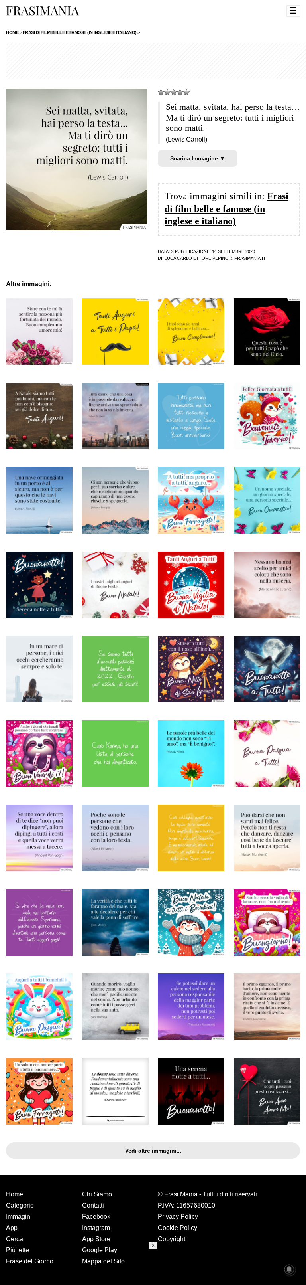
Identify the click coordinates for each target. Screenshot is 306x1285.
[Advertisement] (153, 1267)
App (12, 1227)
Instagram (96, 1227)
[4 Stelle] (180, 92)
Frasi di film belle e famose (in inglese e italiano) (226, 208)
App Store (96, 1239)
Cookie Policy (177, 1227)
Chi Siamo (97, 1194)
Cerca (14, 1239)
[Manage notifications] (289, 1269)
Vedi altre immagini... (153, 1150)
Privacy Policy (178, 1216)
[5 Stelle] (186, 92)
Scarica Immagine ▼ (197, 158)
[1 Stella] (161, 92)
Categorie (20, 1205)
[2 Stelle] (167, 92)
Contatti (93, 1205)
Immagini (19, 1216)
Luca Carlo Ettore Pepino (197, 258)
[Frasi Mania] (42, 10)
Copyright (171, 1239)
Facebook (96, 1216)
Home (14, 1194)
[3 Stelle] (174, 92)
